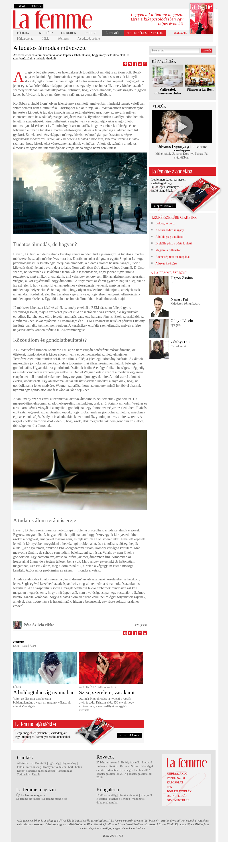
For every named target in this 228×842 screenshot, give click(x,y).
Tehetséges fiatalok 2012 (135, 770)
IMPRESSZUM (176, 778)
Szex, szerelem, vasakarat (107, 692)
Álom (33, 645)
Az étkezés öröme (88, 38)
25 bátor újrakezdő (107, 762)
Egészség (54, 763)
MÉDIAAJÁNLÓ (177, 773)
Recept (21, 770)
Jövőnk (113, 766)
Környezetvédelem (54, 767)
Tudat (24, 645)
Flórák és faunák (128, 795)
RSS (169, 787)
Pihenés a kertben (200, 89)
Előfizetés (36, 6)
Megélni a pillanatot (168, 250)
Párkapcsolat (25, 38)
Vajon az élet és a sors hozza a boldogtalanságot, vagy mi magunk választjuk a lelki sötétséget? (42, 702)
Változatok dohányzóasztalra (168, 91)
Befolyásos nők (130, 762)
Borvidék (41, 763)
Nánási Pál (179, 299)
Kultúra (124, 766)
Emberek (101, 766)
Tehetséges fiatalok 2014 (111, 773)
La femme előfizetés (28, 798)
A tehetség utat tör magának (172, 256)
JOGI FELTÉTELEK (179, 791)
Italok (20, 767)
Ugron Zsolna (182, 278)
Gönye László (182, 320)
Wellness (63, 38)
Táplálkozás (64, 770)
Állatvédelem (25, 763)
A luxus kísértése (166, 263)
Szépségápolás (46, 770)
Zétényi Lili (180, 342)
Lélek (45, 38)
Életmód (147, 762)
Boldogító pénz (165, 223)
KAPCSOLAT (175, 782)
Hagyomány (69, 763)
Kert (70, 767)
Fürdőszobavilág (106, 795)
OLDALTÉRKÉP (177, 795)
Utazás (36, 774)
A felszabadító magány (169, 230)
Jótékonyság (33, 767)
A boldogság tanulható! (170, 236)
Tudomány (23, 774)
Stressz (31, 770)
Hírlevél (20, 6)
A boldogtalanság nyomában (44, 692)
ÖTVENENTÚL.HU (178, 800)
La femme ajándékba (54, 798)
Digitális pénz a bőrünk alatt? (173, 243)
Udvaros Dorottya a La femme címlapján (182, 148)
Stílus (134, 766)
